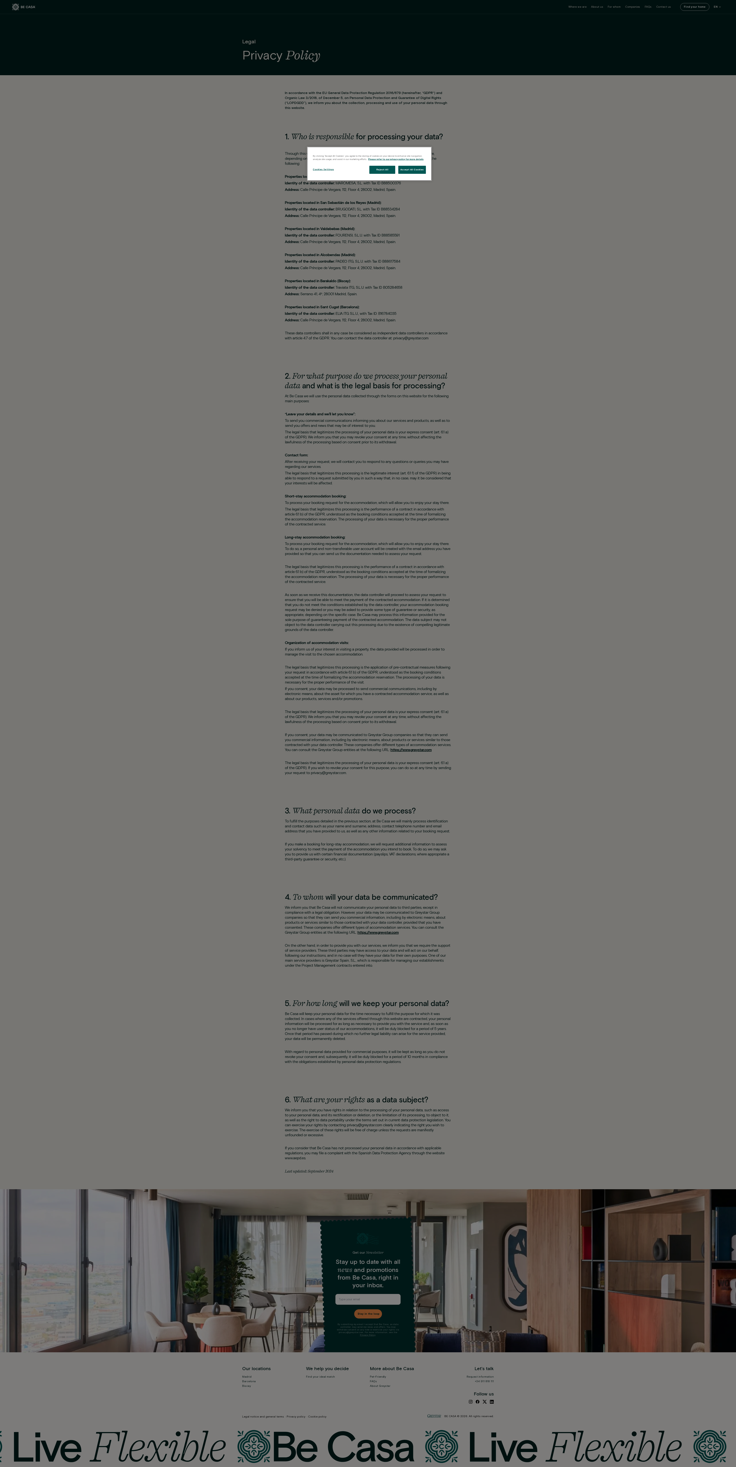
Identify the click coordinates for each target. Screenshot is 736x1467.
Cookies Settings (323, 169)
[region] (369, 164)
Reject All (382, 169)
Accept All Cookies (412, 169)
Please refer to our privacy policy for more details (396, 159)
